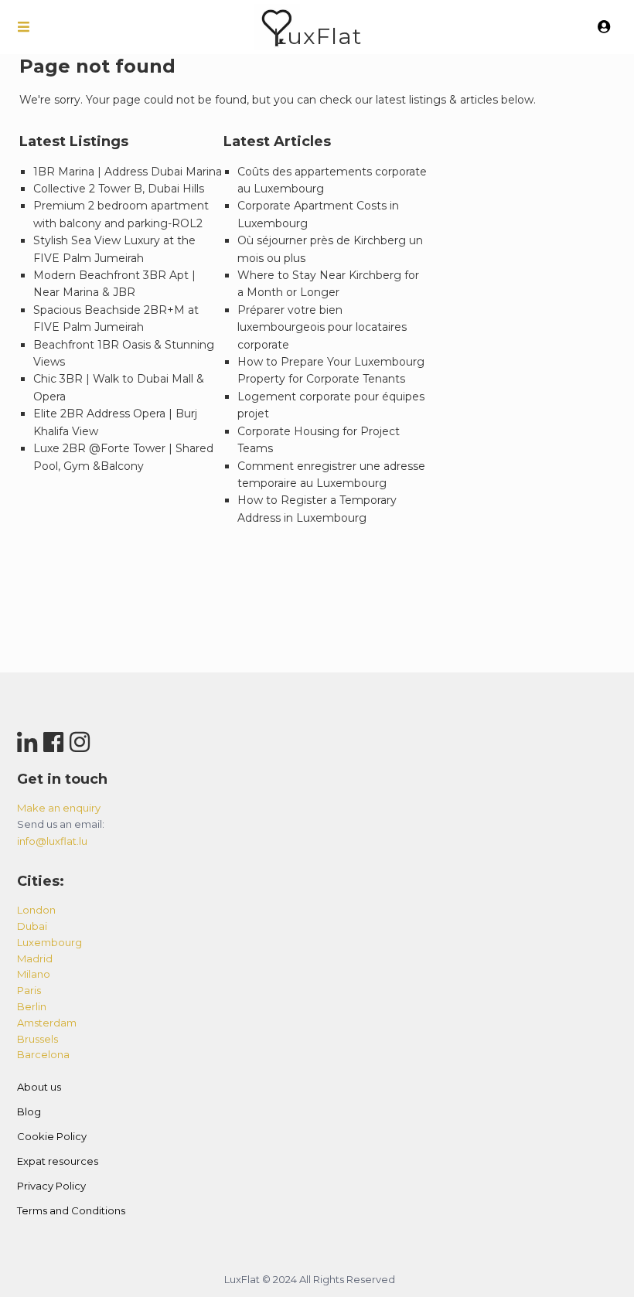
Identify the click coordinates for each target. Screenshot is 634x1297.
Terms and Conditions (71, 1210)
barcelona (43, 1054)
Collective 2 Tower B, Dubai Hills (118, 189)
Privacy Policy (51, 1186)
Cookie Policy (52, 1136)
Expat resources (57, 1161)
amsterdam (47, 1022)
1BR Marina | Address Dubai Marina (127, 172)
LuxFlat (317, 35)
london (36, 910)
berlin (31, 1006)
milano (33, 974)
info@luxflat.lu (52, 841)
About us (39, 1087)
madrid (35, 958)
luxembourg (49, 942)
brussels (37, 1039)
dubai (32, 926)
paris (29, 990)
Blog (29, 1111)
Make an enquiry (59, 808)
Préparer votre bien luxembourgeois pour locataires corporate (322, 327)
